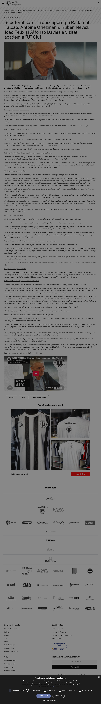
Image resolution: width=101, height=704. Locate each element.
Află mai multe (57, 687)
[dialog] (50, 689)
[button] (50, 700)
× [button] (99, 677)
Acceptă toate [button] (44, 696)
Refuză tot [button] (58, 696)
